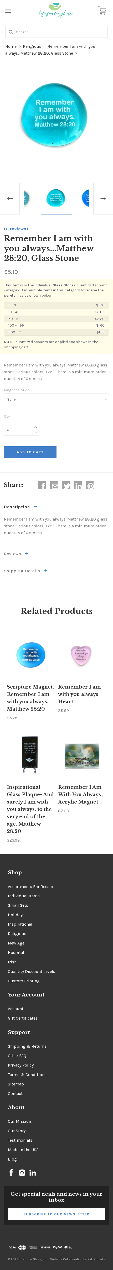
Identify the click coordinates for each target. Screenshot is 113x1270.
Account (15, 1008)
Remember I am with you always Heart (79, 694)
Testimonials (20, 1140)
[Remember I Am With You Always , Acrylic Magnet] (82, 756)
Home (11, 46)
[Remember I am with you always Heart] (82, 656)
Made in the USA (23, 1149)
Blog (12, 1159)
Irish (12, 961)
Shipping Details (23, 570)
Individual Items (24, 895)
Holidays (16, 914)
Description (17, 506)
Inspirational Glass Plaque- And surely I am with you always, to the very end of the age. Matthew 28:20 (30, 809)
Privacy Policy (21, 1065)
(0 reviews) (16, 228)
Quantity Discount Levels (31, 971)
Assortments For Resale (30, 886)
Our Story (16, 1130)
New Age (16, 943)
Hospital (16, 952)
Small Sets (18, 905)
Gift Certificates (23, 1018)
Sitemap (16, 1084)
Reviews (13, 553)
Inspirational (20, 924)
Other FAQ (17, 1055)
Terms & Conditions (27, 1074)
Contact (15, 1093)
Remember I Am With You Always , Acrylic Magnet (81, 794)
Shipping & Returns (27, 1046)
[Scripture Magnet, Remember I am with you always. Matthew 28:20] (31, 656)
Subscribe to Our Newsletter (56, 1214)
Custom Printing (24, 980)
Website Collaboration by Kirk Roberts (77, 1259)
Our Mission (19, 1121)
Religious (32, 46)
